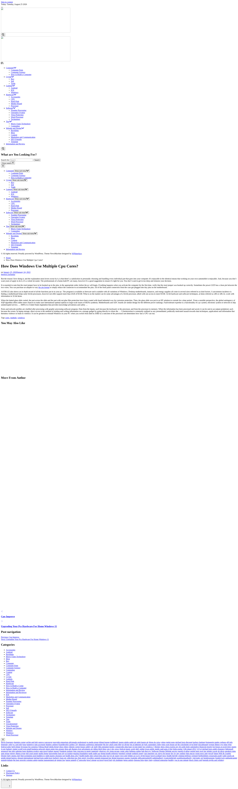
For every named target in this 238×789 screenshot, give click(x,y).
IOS (12, 90)
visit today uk (197, 758)
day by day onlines (178, 753)
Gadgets (9, 86)
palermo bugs (20, 751)
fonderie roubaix (66, 751)
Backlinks (15, 130)
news (164, 756)
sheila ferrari (54, 747)
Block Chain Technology (21, 124)
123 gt (199, 749)
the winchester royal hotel (188, 744)
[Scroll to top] (6, 784)
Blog (13, 133)
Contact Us (10, 771)
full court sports (32, 753)
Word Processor (17, 117)
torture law (61, 760)
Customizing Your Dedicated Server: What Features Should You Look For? (39, 376)
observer (102, 751)
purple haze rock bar (198, 751)
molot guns (170, 742)
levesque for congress (29, 747)
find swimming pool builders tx (32, 756)
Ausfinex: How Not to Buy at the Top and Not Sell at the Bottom (33, 400)
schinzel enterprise (160, 760)
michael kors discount (183, 742)
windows (21, 318)
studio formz (43, 753)
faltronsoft (229, 749)
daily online (140, 749)
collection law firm (74, 758)
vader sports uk (228, 756)
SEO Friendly (16, 139)
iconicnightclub (170, 758)
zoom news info (201, 753)
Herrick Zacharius (8, 274)
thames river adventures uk (82, 749)
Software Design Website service (164, 751)
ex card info (17, 744)
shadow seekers (52, 744)
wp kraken (68, 753)
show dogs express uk (169, 747)
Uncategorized (11, 724)
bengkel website (125, 753)
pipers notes (50, 749)
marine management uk (47, 760)
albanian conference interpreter (91, 744)
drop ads (68, 749)
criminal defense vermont (188, 756)
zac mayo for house (162, 753)
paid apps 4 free (166, 749)
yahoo (163, 742)
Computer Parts (17, 70)
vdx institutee (117, 760)
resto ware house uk (169, 744)
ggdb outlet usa (94, 753)
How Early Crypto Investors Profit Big (20, 613)
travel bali (108, 760)
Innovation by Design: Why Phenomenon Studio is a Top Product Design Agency (42, 345)
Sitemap (9, 775)
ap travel (100, 760)
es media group (93, 742)
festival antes (6, 747)
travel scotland (156, 756)
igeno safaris (128, 760)
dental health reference (109, 753)
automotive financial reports (201, 747)
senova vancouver (45, 742)
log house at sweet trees (221, 747)
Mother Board (16, 104)
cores (7, 318)
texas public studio (152, 749)
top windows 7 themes (151, 747)
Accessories (15, 97)
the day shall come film (112, 744)
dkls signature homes (106, 747)
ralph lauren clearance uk (55, 756)
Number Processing (18, 110)
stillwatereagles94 (145, 758)
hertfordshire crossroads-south (210, 756)
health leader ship (86, 756)
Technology (15, 119)
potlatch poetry (138, 753)
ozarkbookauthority (184, 758)
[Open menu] (119, 63)
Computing (15, 126)
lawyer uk (110, 756)
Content (14, 135)
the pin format (43, 287)
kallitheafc (114, 742)
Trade (13, 83)
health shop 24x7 (72, 756)
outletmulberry (158, 758)
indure (50, 751)
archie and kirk (32, 742)
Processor (14, 106)
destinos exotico (33, 751)
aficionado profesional (77, 742)
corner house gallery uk (84, 747)
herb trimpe (16, 747)
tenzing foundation (80, 753)
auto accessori (39, 744)
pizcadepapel (203, 744)
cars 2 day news (113, 749)
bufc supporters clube (152, 744)
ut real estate (137, 747)
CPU (13, 99)
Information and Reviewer (16, 692)
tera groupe (59, 749)
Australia (133, 758)
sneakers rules (230, 751)
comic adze (124, 751)
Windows (14, 92)
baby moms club (13, 756)
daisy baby (148, 760)
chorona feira (139, 760)
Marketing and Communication (23, 137)
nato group (5, 753)
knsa (24, 744)
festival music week (127, 749)
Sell (12, 81)
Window (9, 730)
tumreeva (30, 744)
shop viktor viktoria (66, 747)
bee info (12, 751)
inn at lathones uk (137, 744)
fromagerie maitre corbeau (216, 742)
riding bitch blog (99, 749)
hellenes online (135, 751)
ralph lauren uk (142, 742)
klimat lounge (104, 742)
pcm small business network (34, 749)
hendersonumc (209, 758)
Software (9, 108)
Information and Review (15, 144)
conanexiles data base (123, 747)
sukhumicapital (231, 758)
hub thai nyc (146, 751)
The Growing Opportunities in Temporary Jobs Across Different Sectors (37, 361)
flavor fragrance (7, 742)
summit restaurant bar (102, 758)
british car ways (134, 756)
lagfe (96, 747)
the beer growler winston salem (25, 760)
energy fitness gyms (17, 753)
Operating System (18, 113)
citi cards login (184, 747)
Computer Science (18, 72)
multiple (13, 318)
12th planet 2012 (189, 749)
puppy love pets (121, 756)
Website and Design (14, 128)
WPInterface (77, 254)
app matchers (149, 753)
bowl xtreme (92, 760)
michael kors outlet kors (43, 758)
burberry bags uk (59, 758)
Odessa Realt (43, 747)
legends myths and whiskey (213, 760)
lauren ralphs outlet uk (127, 742)
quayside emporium (60, 742)
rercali (210, 753)
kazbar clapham (199, 742)
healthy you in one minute (178, 760)
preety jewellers (88, 758)
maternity (95, 751)
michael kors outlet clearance (213, 749)
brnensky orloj (6, 744)
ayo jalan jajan (226, 744)
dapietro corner (20, 742)
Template (14, 142)
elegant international (25, 758)
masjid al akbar (184, 751)
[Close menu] (3, 739)
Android (14, 88)
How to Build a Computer (21, 74)
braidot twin (220, 758)
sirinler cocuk (212, 751)
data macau (190, 753)
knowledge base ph (56, 753)
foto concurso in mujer (82, 751)
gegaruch (4, 751)
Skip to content (7, 2)
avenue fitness (214, 744)
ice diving (125, 744)
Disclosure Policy (13, 773)
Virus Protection (17, 115)
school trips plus (99, 756)
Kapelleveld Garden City (68, 744)
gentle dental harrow (9, 758)
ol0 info (229, 742)
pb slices (221, 751)
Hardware (10, 95)
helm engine (178, 749)
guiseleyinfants (7, 760)
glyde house (145, 756)
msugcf (56, 751)
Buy (12, 79)
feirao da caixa (154, 742)
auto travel (44, 751)
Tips (7, 121)
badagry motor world (14, 749)
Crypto (8, 77)
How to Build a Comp (14, 686)
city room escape (112, 751)
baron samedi (71, 760)
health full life (172, 756)
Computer (10, 68)
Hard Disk (15, 101)
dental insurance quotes (121, 758)
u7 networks (81, 760)
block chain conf (195, 760)
